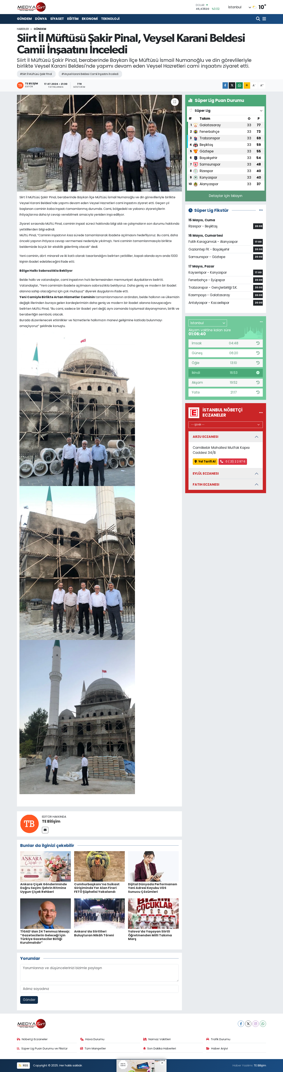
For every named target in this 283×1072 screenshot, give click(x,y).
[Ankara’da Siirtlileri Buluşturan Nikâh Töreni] (99, 913)
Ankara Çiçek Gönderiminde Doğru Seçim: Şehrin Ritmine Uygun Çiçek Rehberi (43, 888)
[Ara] (258, 19)
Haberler (23, 29)
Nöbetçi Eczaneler (35, 1039)
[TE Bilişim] (29, 823)
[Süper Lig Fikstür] (261, 210)
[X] (248, 1024)
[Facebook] (241, 1024)
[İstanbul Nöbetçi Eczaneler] (261, 412)
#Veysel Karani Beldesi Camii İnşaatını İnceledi (89, 74)
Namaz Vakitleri (159, 1039)
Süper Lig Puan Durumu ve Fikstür (44, 1048)
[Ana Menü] (263, 19)
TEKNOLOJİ (110, 18)
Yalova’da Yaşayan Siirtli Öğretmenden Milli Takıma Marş (150, 935)
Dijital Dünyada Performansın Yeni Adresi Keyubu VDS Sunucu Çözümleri (152, 888)
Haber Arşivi (219, 1048)
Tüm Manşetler (95, 1048)
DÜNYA (41, 18)
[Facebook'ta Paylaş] (225, 85)
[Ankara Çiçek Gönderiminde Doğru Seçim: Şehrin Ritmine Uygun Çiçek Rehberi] (45, 866)
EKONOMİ (90, 18)
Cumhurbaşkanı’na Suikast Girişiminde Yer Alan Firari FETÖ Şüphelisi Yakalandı (97, 888)
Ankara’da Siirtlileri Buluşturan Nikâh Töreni (94, 933)
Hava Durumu (94, 1039)
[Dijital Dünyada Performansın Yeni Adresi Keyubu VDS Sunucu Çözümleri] (153, 866)
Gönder (29, 999)
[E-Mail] (45, 830)
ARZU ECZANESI (205, 436)
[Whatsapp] (263, 1024)
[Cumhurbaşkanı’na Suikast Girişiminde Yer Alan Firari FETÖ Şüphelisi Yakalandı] (99, 866)
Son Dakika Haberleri (161, 1048)
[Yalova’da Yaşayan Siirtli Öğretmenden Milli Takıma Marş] (153, 913)
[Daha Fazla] (247, 85)
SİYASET (57, 18)
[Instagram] (255, 1024)
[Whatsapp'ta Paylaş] (239, 85)
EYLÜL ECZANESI (206, 473)
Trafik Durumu (220, 1039)
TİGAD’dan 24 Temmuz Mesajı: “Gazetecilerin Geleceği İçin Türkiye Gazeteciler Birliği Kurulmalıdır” (45, 937)
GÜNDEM (24, 18)
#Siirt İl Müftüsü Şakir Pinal (36, 74)
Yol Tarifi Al (207, 461)
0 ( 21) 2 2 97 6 (235, 461)
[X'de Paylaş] (232, 85)
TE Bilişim (51, 821)
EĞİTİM (73, 18)
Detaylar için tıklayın (225, 195)
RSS (25, 1065)
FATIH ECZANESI (206, 484)
